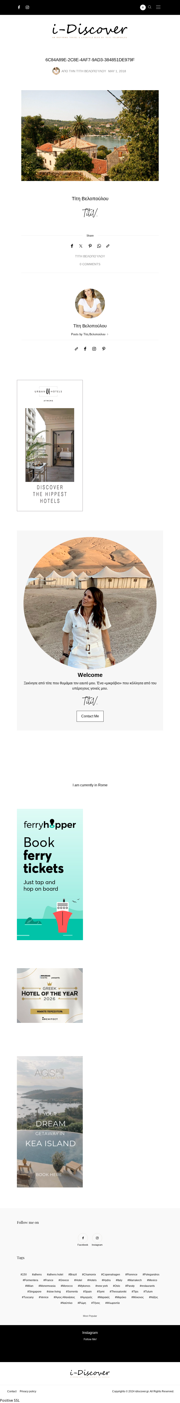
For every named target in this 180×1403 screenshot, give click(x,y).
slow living (54, 1291)
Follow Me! (90, 1339)
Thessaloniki (118, 1291)
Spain (88, 1291)
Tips (135, 1291)
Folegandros (151, 1274)
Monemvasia (48, 1285)
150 (24, 1274)
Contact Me (90, 716)
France (49, 1280)
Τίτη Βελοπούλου (91, 71)
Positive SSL (10, 1400)
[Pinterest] (90, 246)
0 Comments (90, 264)
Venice (44, 1297)
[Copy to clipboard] (108, 246)
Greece (64, 1280)
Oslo (117, 1285)
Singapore (35, 1291)
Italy (119, 1280)
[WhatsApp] (99, 246)
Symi (101, 1291)
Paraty (131, 1285)
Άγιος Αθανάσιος (65, 1297)
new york (102, 1285)
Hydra (107, 1280)
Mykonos (84, 1285)
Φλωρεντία (113, 1303)
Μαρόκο (121, 1297)
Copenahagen (111, 1274)
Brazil (73, 1274)
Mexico (153, 1280)
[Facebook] (19, 7)
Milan (30, 1285)
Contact (11, 1391)
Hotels (93, 1280)
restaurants (148, 1285)
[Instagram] (27, 7)
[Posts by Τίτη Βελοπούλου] (56, 71)
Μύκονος (138, 1297)
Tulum (149, 1291)
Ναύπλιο (67, 1303)
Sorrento (73, 1291)
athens (38, 1274)
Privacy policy (28, 1391)
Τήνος (96, 1303)
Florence (132, 1274)
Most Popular (90, 1316)
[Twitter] (81, 246)
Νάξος (154, 1297)
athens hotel (56, 1274)
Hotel (79, 1280)
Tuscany (28, 1297)
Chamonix (90, 1274)
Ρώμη (82, 1303)
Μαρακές (104, 1297)
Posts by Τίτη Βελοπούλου (88, 334)
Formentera (31, 1280)
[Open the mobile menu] (158, 7)
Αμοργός (87, 1297)
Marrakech (135, 1280)
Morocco (67, 1285)
